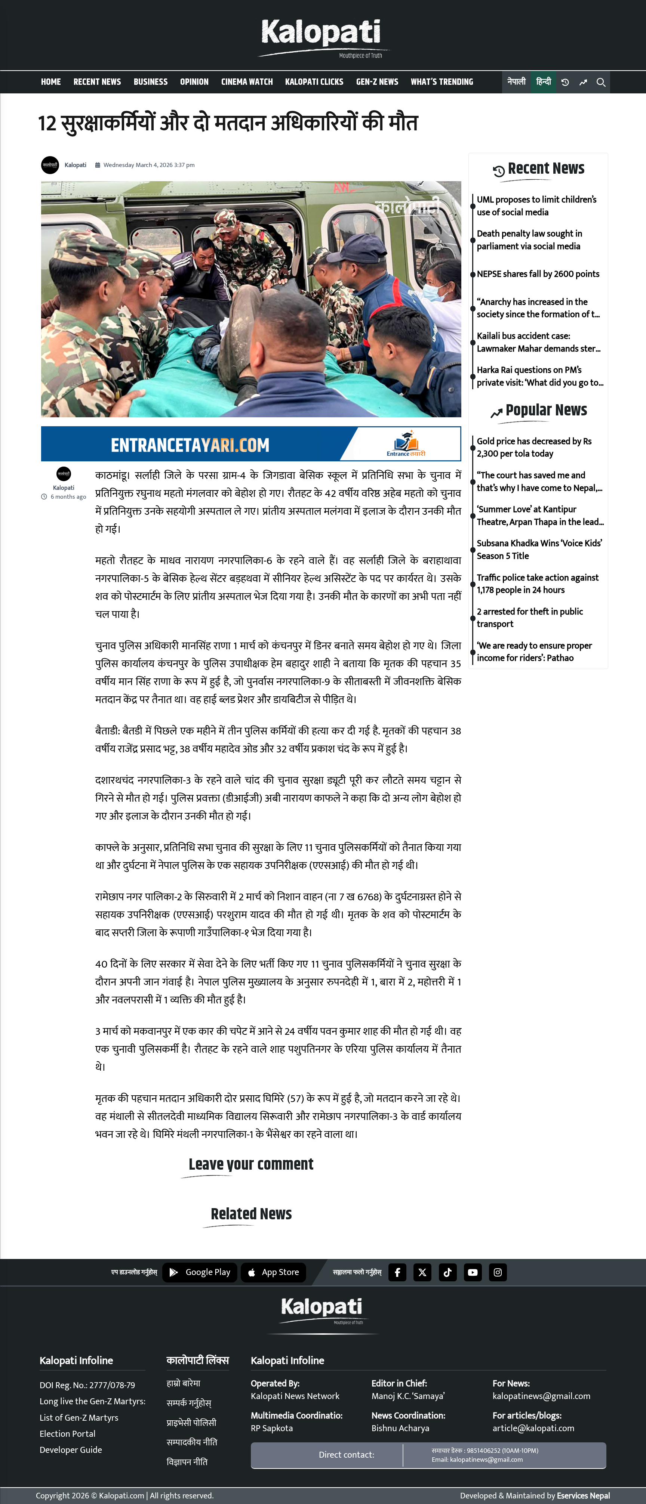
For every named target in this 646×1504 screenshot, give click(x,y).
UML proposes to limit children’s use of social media (537, 206)
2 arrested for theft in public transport (530, 618)
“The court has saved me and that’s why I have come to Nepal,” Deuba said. (539, 481)
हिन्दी (543, 82)
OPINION (194, 82)
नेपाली (517, 82)
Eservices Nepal (583, 1496)
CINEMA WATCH (247, 82)
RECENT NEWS (97, 82)
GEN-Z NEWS (377, 82)
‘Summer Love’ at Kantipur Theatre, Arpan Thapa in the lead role (538, 516)
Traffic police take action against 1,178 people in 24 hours (538, 584)
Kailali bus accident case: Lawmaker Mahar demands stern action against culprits (538, 342)
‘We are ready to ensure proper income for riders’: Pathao (534, 652)
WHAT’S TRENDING (442, 82)
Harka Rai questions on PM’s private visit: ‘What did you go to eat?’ (538, 376)
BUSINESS (151, 82)
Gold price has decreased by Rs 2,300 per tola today (534, 447)
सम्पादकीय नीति (192, 1442)
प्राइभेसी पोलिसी (191, 1423)
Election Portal (68, 1434)
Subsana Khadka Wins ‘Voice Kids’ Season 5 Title (539, 550)
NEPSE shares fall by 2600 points (538, 274)
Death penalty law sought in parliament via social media (529, 240)
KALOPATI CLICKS (314, 82)
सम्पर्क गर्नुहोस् (189, 1403)
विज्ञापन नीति (187, 1462)
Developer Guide (71, 1450)
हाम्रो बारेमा (183, 1383)
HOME (51, 82)
